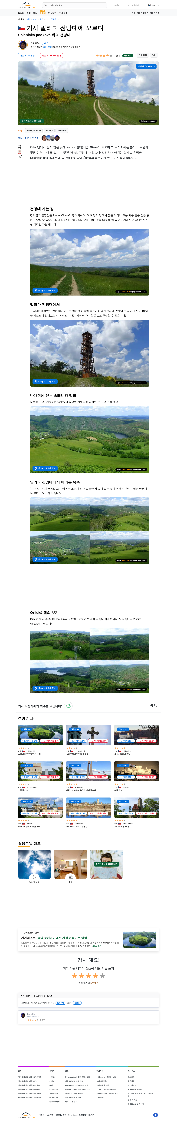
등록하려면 (136, 5)
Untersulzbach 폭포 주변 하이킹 (77, 1077)
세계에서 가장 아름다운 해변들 (29, 1097)
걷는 (154, 55)
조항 (29, 13)
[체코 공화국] (24, 751)
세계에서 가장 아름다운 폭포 (29, 1089)
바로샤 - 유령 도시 (72, 1102)
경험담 (43, 13)
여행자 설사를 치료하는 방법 (107, 1093)
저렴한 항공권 (142, 13)
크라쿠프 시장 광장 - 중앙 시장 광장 (140, 1094)
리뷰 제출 (127, 56)
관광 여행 (143, 55)
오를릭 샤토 (23, 790)
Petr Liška (126, 292)
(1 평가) (117, 56)
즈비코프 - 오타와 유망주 (77, 826)
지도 (133, 13)
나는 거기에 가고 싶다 (51, 55)
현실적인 (52, 13)
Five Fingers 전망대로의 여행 (76, 1085)
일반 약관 (49, 1115)
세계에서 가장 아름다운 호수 (29, 1085)
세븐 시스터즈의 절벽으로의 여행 (77, 1089)
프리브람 (126, 787)
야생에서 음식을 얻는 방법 (106, 1089)
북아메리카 (53, 1097)
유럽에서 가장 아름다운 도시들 (29, 1093)
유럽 (19, 751)
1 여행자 (94, 983)
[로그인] (68, 706)
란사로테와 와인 (102, 1085)
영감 (35, 13)
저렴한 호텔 (155, 13)
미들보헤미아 (31, 751)
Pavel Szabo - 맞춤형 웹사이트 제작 (81, 1115)
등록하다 (60, 1003)
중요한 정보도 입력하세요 (106, 864)
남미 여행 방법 (102, 1081)
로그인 (128, 5)
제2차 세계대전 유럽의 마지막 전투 (81, 790)
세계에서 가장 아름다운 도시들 (29, 1077)
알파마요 (131, 1077)
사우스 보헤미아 (80, 751)
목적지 (21, 13)
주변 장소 (63, 13)
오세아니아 (53, 1093)
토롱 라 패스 (132, 1100)
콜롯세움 (131, 1081)
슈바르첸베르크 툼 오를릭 (77, 754)
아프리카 (52, 1077)
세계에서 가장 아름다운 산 (28, 1081)
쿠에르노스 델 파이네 (136, 1104)
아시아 (51, 1081)
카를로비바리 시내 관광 (74, 1081)
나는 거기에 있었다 (28, 55)
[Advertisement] (94, 184)
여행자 (116, 5)
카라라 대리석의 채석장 (74, 1093)
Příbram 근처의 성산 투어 (29, 826)
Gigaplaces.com (26, 5)
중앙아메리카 (54, 1102)
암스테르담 (132, 1085)
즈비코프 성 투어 (121, 826)
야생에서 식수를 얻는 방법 (106, 1077)
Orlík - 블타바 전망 (122, 754)
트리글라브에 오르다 (73, 1097)
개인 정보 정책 (61, 1115)
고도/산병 (100, 1097)
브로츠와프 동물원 (135, 1089)
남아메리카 (53, 1089)
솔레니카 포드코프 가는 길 (29, 754)
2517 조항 (47, 47)
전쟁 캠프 (118, 790)
